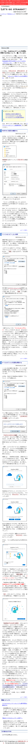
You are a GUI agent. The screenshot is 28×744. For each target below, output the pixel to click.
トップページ (3, 13)
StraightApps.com (13, 741)
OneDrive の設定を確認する (13, 114)
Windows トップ (11, 13)
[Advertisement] (14, 32)
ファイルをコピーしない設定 (14, 115)
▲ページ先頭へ (24, 230)
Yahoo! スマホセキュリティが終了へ (12, 718)
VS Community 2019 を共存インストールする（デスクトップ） (14, 61)
